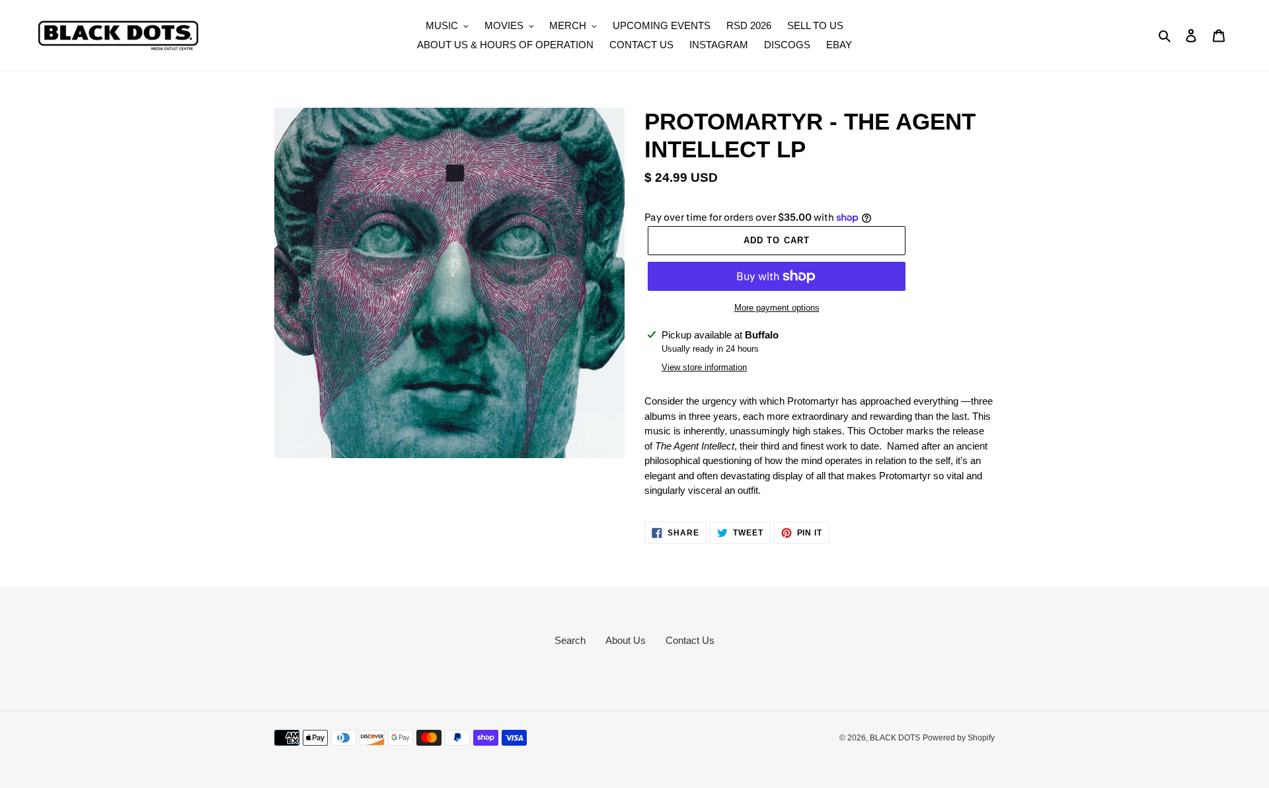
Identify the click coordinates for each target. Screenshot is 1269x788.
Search (570, 640)
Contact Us (690, 640)
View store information (704, 367)
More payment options (777, 308)
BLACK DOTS (895, 737)
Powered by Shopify (959, 737)
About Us (625, 640)
